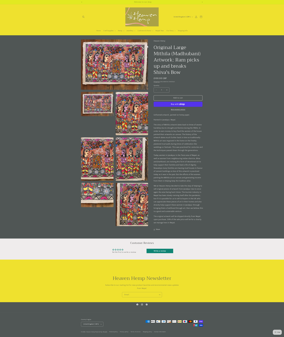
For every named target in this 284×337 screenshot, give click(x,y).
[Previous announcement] (81, 2)
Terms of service (136, 332)
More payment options (178, 109)
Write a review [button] (160, 251)
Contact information (160, 332)
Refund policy (113, 332)
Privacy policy (124, 332)
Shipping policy (147, 332)
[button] (83, 16)
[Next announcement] (202, 2)
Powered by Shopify (101, 332)
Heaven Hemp (90, 332)
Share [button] (158, 229)
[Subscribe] (159, 294)
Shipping (157, 81)
